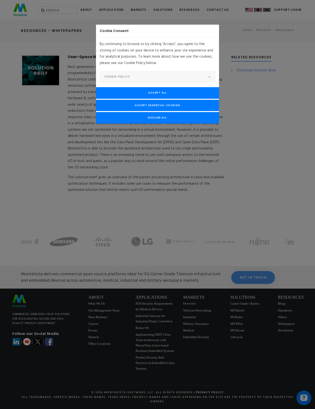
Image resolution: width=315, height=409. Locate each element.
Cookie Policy (117, 76)
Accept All (157, 93)
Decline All (157, 117)
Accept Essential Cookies (157, 105)
